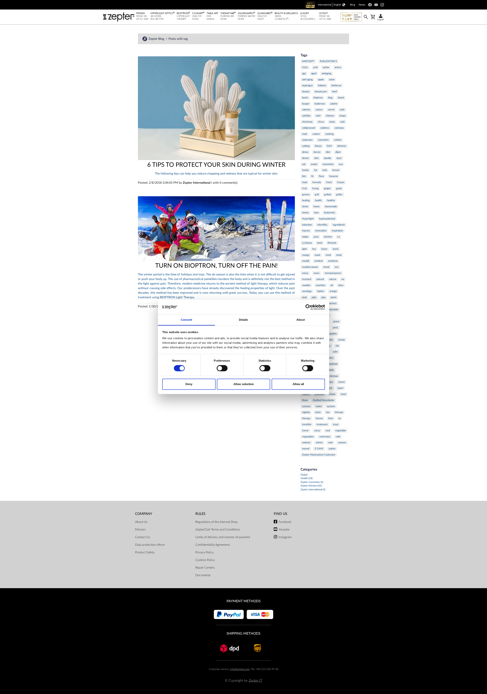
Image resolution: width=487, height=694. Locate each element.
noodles (306, 285)
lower (324, 249)
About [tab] (300, 319)
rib (337, 346)
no (342, 279)
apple (321, 79)
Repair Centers (205, 567)
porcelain (333, 309)
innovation (320, 231)
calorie (333, 104)
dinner (305, 158)
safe (335, 352)
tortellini (306, 424)
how (316, 212)
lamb (319, 243)
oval (304, 297)
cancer (319, 109)
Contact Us (142, 537)
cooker (316, 134)
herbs (305, 206)
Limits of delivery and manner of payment (222, 537)
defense (341, 146)
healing (306, 200)
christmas (307, 122)
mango (305, 255)
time (330, 418)
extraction (328, 164)
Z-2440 (319, 449)
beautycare (321, 91)
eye (341, 164)
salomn (329, 358)
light (304, 249)
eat (304, 164)
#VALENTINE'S (328, 61)
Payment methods (244, 601)
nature (332, 279)
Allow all (298, 384)
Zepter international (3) (313, 489)
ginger (327, 188)
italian (305, 237)
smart (341, 382)
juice (316, 237)
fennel (335, 170)
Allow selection (243, 384)
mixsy (305, 273)
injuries (306, 231)
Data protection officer (150, 544)
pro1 (335, 327)
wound (305, 449)
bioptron (318, 98)
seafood (333, 364)
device (317, 152)
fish (304, 176)
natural (320, 279)
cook (304, 134)
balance (322, 85)
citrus (321, 122)
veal (327, 430)
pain (314, 297)
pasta (333, 297)
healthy (331, 200)
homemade (331, 206)
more (316, 273)
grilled (327, 194)
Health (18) (307, 478)
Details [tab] (243, 319)
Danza (318, 146)
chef (318, 116)
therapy (306, 418)
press (336, 321)
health (318, 200)
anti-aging (307, 79)
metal (326, 267)
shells (331, 370)
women (342, 442)
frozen (340, 182)
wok (330, 442)
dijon (338, 152)
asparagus (307, 85)
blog (330, 98)
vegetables (308, 437)
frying (315, 188)
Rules (200, 513)
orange (333, 291)
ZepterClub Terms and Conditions (217, 529)
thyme (319, 418)
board (341, 98)
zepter (332, 449)
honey (305, 212)
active (338, 67)
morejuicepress (333, 273)
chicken (330, 116)
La (338, 237)
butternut (320, 104)
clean (332, 122)
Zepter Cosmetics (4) (312, 482)
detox (305, 152)
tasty (318, 412)
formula (316, 182)
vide (338, 437)
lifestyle (332, 243)
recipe (341, 340)
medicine (333, 261)
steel (343, 394)
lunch (335, 249)
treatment (322, 424)
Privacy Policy (204, 552)
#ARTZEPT (308, 61)
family (305, 170)
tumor (305, 430)
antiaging (326, 73)
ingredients (339, 225)
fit (312, 176)
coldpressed (308, 128)
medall (305, 261)
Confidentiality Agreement (212, 544)
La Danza (307, 243)
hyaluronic (329, 212)
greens (306, 194)
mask (317, 255)
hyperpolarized (327, 219)
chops (342, 116)
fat (315, 170)
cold (342, 122)
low (314, 249)
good (338, 188)
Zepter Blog (157, 38)
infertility (322, 225)
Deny (188, 384)
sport (340, 388)
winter (319, 442)
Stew (305, 400)
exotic (314, 164)
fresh (329, 182)
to (339, 418)
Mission (140, 529)
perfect (333, 303)
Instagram (285, 537)
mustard (306, 279)
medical (318, 261)
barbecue (336, 85)
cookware (307, 140)
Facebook (285, 521)
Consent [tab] (186, 319)
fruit (304, 188)
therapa (339, 412)
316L (305, 67)
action (326, 67)
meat (339, 255)
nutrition (320, 285)
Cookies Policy (205, 560)
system (331, 406)
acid (315, 67)
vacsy (317, 430)
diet (328, 152)
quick (330, 340)
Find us (280, 513)
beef (334, 91)
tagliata (306, 412)
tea (327, 412)
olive (340, 285)
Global (304, 475)
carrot (331, 109)
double (327, 158)
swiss (319, 406)
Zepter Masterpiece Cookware (318, 455)
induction (307, 225)
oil (331, 285)
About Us (141, 521)
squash (306, 394)
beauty (306, 91)
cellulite (306, 116)
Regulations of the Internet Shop (216, 521)
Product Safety (144, 552)
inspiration (337, 231)
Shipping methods (243, 633)
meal (328, 255)
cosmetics (323, 140)
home (317, 206)
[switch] (222, 368)
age (304, 73)
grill (317, 194)
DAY (329, 146)
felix (324, 170)
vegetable (340, 430)
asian (331, 79)
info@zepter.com (240, 669)
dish (316, 158)
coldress (324, 128)
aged (313, 73)
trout (335, 424)
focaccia (333, 176)
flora (321, 176)
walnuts (306, 442)
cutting (306, 146)
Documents (203, 575)
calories (306, 109)
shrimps (333, 376)
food (304, 182)
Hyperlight (308, 219)
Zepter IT (255, 680)
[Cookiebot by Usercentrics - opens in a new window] (308, 307)
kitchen (328, 237)
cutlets (337, 140)
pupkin (333, 334)
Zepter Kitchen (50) (311, 486)
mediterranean (310, 267)
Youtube (284, 529)
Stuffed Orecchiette (323, 400)
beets (305, 98)
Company (143, 513)
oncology (307, 291)
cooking (329, 134)
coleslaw (339, 128)
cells (342, 109)
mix (336, 267)
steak (332, 394)
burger (305, 104)
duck (339, 158)
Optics (320, 291)
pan (323, 297)
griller (339, 194)
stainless (319, 394)
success (306, 406)
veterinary (324, 437)
